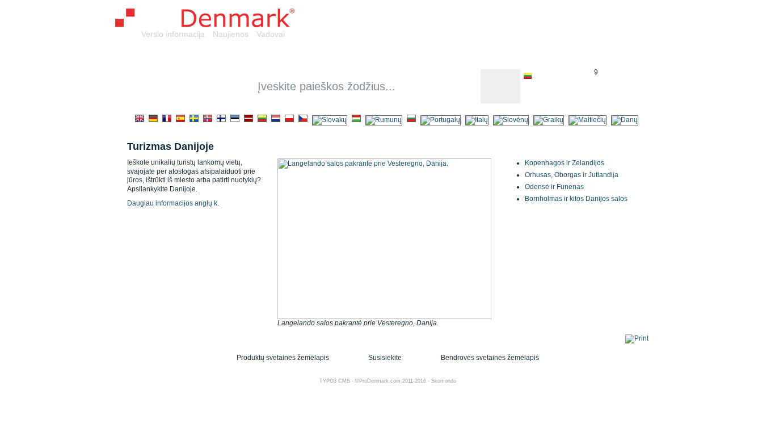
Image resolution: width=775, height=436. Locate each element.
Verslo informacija (173, 34)
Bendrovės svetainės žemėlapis (490, 358)
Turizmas (583, 56)
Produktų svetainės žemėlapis (283, 358)
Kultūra (475, 56)
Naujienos (230, 34)
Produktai (258, 56)
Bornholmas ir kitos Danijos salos (576, 199)
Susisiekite (385, 358)
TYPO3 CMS (334, 381)
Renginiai (527, 56)
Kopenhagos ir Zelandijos (564, 163)
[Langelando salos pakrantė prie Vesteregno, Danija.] (384, 317)
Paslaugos (317, 56)
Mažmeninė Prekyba (399, 56)
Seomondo (443, 381)
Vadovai (270, 34)
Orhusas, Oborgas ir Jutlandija (571, 175)
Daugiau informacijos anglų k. (173, 203)
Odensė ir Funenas (554, 187)
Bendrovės (197, 56)
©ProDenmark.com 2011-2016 (390, 381)
